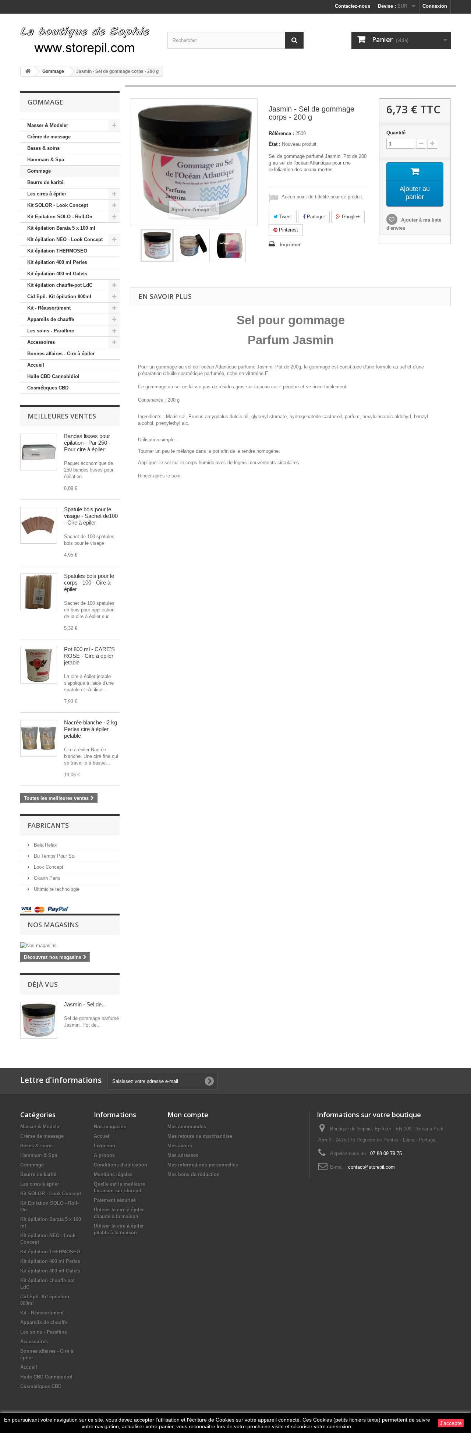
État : (274, 144)
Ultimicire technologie (55, 889)
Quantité (396, 132)
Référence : (281, 133)
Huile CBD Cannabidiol (53, 376)
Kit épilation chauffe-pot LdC (59, 285)
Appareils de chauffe (50, 319)
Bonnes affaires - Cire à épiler (61, 353)
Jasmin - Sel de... (85, 1004)
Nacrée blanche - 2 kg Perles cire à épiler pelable (90, 729)
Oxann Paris (46, 878)
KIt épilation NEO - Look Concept (65, 239)
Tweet (285, 216)
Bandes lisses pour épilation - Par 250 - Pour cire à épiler (87, 442)
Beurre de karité (45, 182)
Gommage (39, 171)
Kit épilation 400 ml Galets (57, 273)
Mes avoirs (179, 1145)
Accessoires (41, 342)
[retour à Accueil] (28, 71)
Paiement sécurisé (115, 1200)
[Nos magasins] (70, 945)
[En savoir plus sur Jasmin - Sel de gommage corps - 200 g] (38, 1020)
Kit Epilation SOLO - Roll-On (59, 216)
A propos (104, 1155)
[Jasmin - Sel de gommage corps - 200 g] (157, 245)
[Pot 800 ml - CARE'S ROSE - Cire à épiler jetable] (38, 665)
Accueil (35, 365)
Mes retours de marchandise (199, 1136)
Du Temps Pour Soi (53, 856)
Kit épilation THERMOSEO (57, 251)
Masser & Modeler (47, 125)
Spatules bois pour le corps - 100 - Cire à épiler (89, 582)
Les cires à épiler (46, 194)
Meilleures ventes (62, 416)
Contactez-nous (352, 6)
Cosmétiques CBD (47, 388)
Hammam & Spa (45, 159)
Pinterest (287, 230)
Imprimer (290, 244)
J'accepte (451, 1423)
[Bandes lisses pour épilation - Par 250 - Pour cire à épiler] (38, 452)
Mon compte (187, 1114)
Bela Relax (44, 845)
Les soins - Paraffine (50, 330)
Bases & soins (43, 148)
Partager (315, 216)
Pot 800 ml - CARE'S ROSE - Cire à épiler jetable (89, 656)
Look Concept (47, 867)
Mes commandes (186, 1126)
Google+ (350, 216)
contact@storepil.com (371, 1167)
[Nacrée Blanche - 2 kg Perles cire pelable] (38, 738)
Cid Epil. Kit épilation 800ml (59, 296)
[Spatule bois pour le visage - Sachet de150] (38, 525)
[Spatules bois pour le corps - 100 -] (38, 591)
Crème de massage (49, 137)
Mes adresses (182, 1155)
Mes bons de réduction (193, 1174)
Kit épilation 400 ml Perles (57, 262)
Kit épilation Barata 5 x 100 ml (61, 228)
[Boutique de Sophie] (88, 37)
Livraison (104, 1145)
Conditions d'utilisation (120, 1165)
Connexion (434, 6)
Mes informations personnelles (202, 1165)
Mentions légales (113, 1174)
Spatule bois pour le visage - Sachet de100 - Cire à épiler (91, 516)
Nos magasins (53, 924)
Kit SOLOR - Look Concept (57, 205)
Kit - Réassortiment (49, 308)
